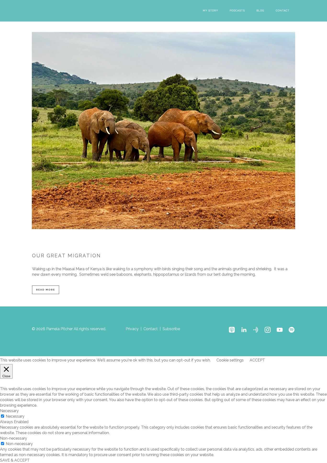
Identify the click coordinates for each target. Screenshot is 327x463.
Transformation (231, 243)
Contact (150, 329)
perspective (78, 243)
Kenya (145, 243)
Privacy (132, 329)
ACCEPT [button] (257, 360)
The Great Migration (203, 243)
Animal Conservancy (104, 243)
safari (182, 243)
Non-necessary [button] (13, 438)
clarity (125, 243)
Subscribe (171, 329)
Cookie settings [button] (230, 360)
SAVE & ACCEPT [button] (15, 460)
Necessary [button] (9, 411)
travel (248, 243)
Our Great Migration (66, 255)
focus (135, 243)
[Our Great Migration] (163, 130)
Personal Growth (164, 243)
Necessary (15, 416)
